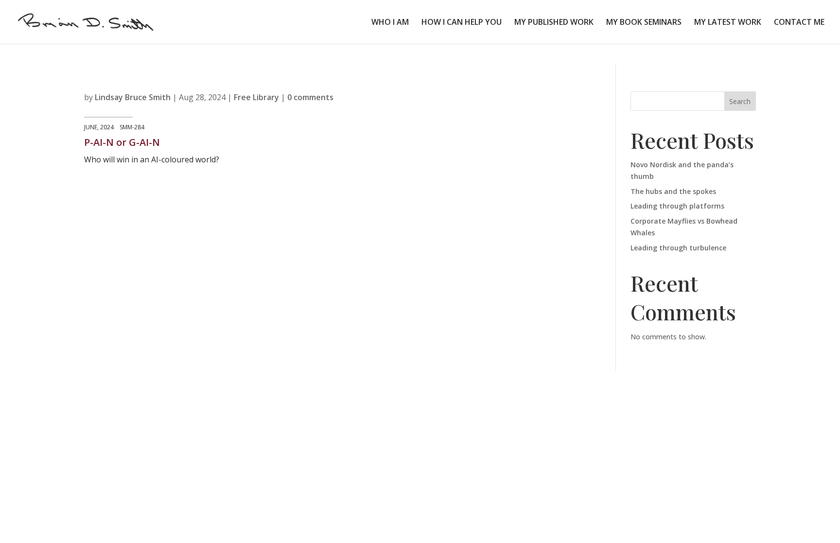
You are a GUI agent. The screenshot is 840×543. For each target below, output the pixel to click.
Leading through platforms (677, 205)
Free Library (256, 97)
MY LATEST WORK (727, 22)
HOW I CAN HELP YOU (461, 22)
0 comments (310, 97)
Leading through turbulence (678, 247)
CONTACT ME (799, 22)
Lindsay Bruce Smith (133, 97)
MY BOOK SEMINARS (644, 22)
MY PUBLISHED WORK (554, 22)
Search (740, 101)
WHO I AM (390, 22)
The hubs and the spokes (673, 191)
